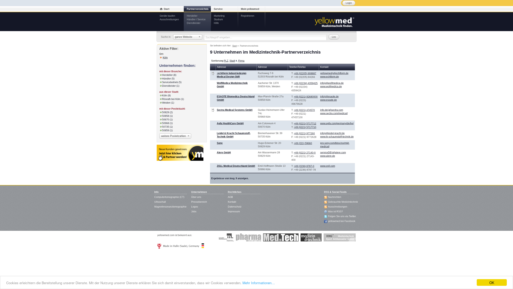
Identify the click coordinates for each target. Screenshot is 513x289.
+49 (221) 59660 (303, 143)
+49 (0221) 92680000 (306, 96)
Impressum (234, 211)
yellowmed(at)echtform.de (334, 73)
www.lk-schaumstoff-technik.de (337, 136)
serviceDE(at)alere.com (333, 152)
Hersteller (192, 15)
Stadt (232, 60)
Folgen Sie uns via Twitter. (342, 216)
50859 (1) (167, 130)
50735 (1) (167, 126)
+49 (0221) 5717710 (305, 127)
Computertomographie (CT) (169, 197)
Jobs (193, 211)
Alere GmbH (224, 152)
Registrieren (247, 15)
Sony (220, 143)
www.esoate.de (328, 100)
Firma (241, 60)
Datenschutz (234, 206)
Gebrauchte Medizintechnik (343, 201)
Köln (165, 57)
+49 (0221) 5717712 (305, 123)
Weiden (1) (168, 102)
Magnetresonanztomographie (170, 206)
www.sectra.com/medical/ (334, 113)
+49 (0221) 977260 (304, 133)
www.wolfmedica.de (331, 86)
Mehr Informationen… (258, 282)
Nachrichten (334, 197)
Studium (218, 19)
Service (218, 9)
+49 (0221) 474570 (304, 110)
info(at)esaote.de (329, 96)
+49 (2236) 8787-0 (304, 166)
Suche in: (166, 37)
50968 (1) (167, 123)
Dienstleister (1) (170, 85)
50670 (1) (167, 119)
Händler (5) (168, 78)
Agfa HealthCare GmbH (230, 123)
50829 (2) (167, 112)
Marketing (219, 15)
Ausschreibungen (169, 19)
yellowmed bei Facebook (341, 221)
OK (491, 282)
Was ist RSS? (335, 211)
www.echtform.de (329, 76)
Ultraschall (160, 201)
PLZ (226, 60)
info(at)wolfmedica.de (332, 83)
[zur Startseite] (334, 21)
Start (166, 9)
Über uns (196, 197)
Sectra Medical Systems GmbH (234, 110)
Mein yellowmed (250, 9)
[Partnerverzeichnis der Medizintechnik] (180, 153)
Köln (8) (166, 95)
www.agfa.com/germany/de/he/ (337, 123)
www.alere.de (327, 156)
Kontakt (232, 201)
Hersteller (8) (169, 75)
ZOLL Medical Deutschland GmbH (236, 166)
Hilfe (216, 23)
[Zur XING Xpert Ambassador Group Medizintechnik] (340, 237)
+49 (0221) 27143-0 (305, 152)
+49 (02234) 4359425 (306, 83)
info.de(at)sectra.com (331, 110)
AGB (230, 197)
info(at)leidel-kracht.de (332, 133)
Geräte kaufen (167, 15)
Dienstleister (193, 23)
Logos (194, 206)
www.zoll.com (327, 166)
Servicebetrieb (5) (172, 82)
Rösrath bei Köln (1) (173, 99)
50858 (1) (167, 116)
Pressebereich (199, 201)
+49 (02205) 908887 (305, 73)
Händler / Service (196, 19)
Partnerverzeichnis (198, 9)
